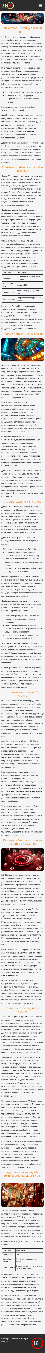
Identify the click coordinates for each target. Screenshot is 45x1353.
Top (41, 1349)
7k (24, 1057)
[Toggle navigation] (41, 5)
